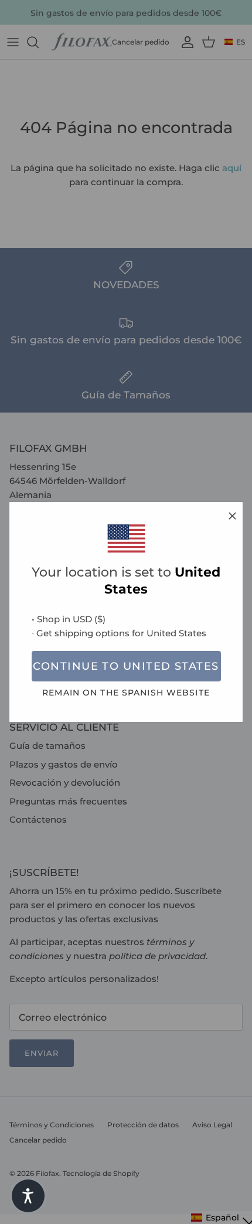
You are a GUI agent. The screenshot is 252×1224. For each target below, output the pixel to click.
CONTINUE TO (126, 666)
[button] (28, 1196)
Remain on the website (126, 692)
